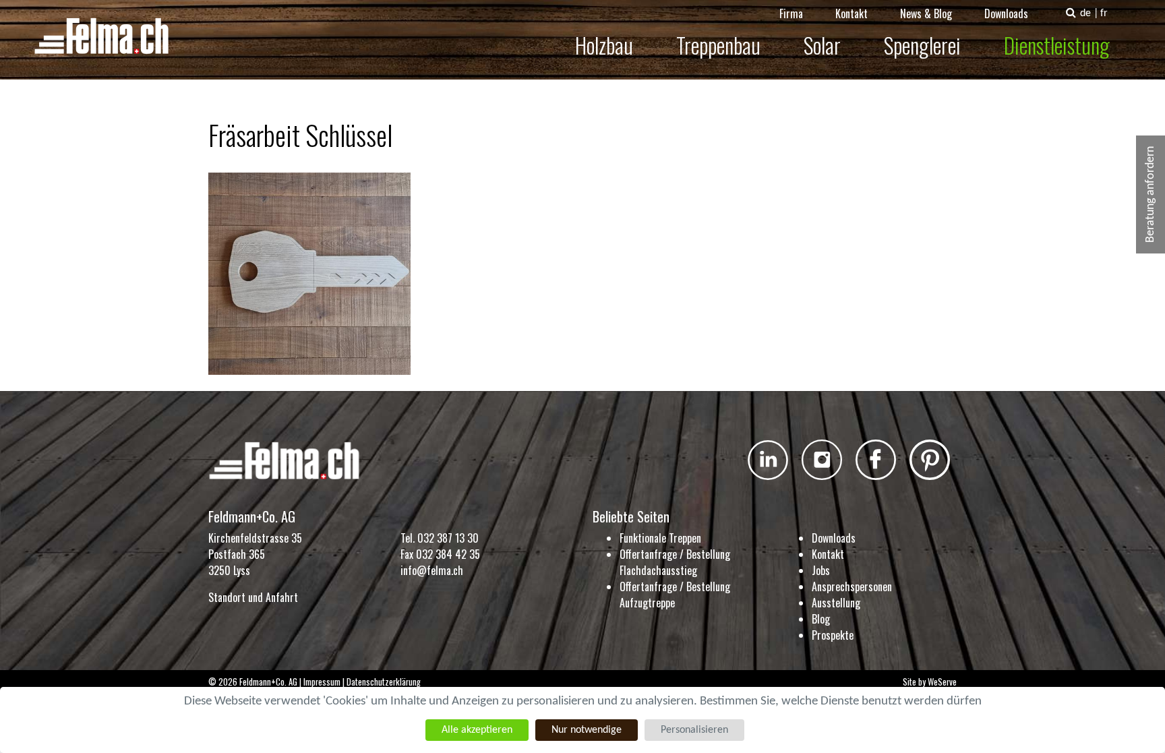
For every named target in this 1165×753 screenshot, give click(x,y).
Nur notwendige (586, 730)
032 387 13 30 (448, 538)
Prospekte (833, 635)
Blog (821, 619)
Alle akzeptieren (477, 730)
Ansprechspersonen (852, 586)
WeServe (942, 681)
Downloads (1006, 13)
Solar (822, 45)
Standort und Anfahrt (253, 597)
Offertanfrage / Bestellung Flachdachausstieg (675, 562)
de (1085, 13)
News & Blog (926, 13)
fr (1104, 13)
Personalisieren (694, 730)
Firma (791, 13)
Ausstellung (836, 603)
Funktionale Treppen (660, 538)
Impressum (321, 681)
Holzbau (604, 45)
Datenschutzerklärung (384, 681)
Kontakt (851, 13)
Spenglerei (922, 45)
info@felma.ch (431, 570)
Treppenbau (718, 45)
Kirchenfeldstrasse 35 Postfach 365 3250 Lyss (255, 554)
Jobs (821, 570)
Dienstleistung (1057, 45)
